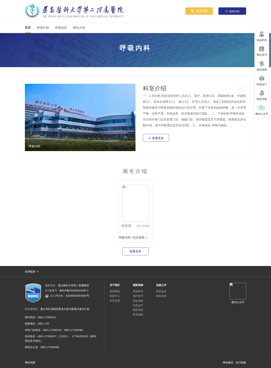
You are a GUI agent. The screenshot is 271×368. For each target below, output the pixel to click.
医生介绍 (79, 27)
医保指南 (138, 314)
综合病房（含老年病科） (149, 237)
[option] (80, 117)
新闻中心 (115, 295)
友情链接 (30, 271)
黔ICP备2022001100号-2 (66, 290)
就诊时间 (138, 291)
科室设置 (115, 300)
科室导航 (199, 11)
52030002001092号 (69, 295)
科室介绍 (43, 27)
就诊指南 (138, 300)
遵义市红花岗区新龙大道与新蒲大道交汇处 (64, 308)
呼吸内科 (125, 237)
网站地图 (30, 362)
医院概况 (115, 291)
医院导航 (138, 309)
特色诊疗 (138, 305)
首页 (28, 27)
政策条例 (161, 295)
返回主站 (232, 11)
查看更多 (156, 138)
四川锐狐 (241, 362)
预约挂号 (138, 295)
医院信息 (161, 291)
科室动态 (61, 27)
